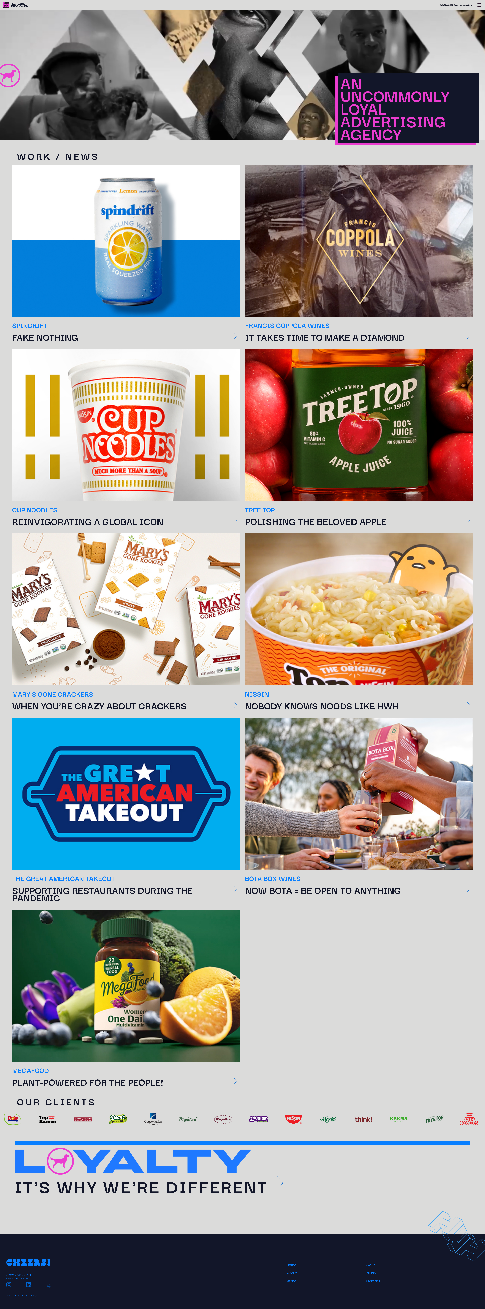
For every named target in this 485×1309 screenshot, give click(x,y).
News (371, 1272)
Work (291, 1281)
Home (291, 1264)
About (291, 1272)
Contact (373, 1281)
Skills (370, 1264)
